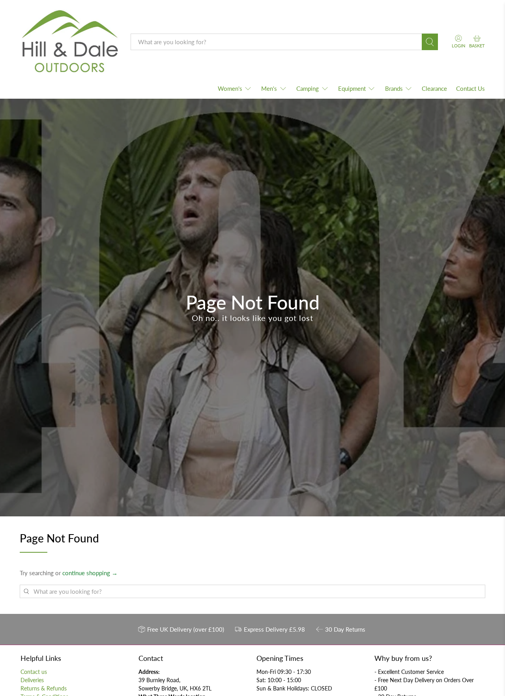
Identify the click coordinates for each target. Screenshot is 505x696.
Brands (394, 88)
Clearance (434, 88)
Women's (230, 88)
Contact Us (470, 88)
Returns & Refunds (44, 688)
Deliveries (32, 680)
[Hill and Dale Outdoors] (69, 42)
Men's (269, 88)
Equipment (352, 88)
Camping (307, 88)
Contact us (34, 671)
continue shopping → (90, 572)
